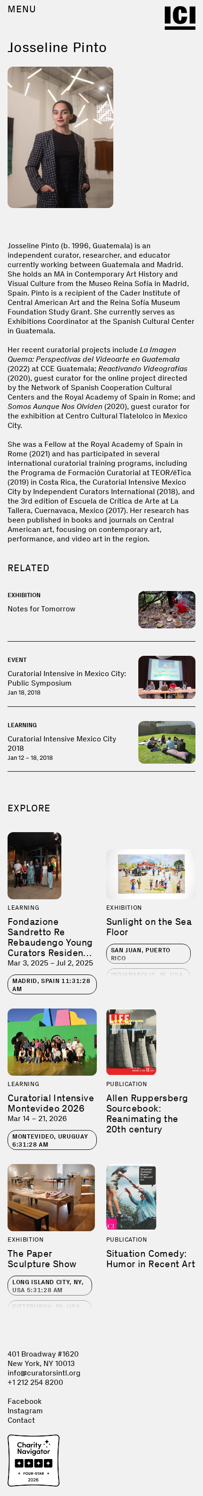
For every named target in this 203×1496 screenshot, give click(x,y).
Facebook (25, 1401)
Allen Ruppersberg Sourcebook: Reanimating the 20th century (147, 1113)
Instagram (25, 1410)
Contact (21, 1420)
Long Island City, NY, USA (48, 1286)
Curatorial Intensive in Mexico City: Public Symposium (67, 678)
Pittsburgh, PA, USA (46, 1310)
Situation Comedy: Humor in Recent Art (150, 1259)
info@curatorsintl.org (44, 1372)
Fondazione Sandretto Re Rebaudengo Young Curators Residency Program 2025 (50, 942)
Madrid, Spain (51, 984)
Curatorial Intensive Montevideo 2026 (51, 1103)
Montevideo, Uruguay (50, 1140)
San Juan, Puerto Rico (140, 954)
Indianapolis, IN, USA (147, 978)
